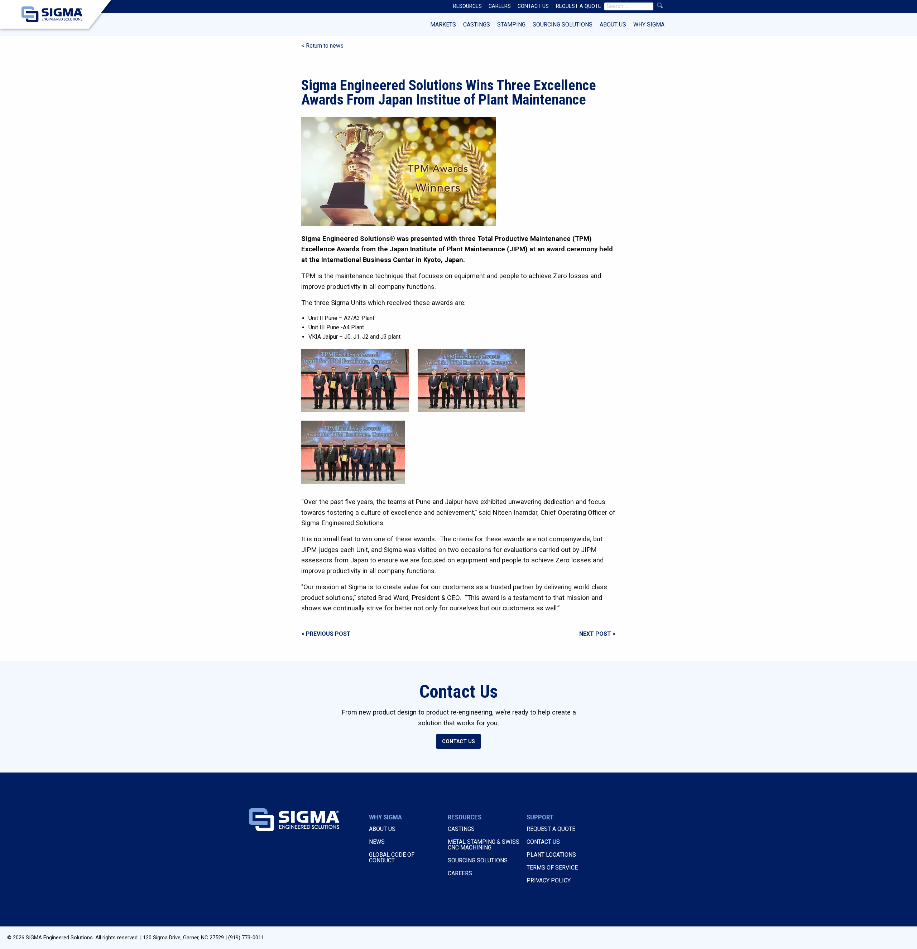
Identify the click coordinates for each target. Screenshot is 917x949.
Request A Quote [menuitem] (578, 6)
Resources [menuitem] (467, 6)
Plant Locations (551, 854)
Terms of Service (552, 867)
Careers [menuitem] (500, 6)
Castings (476, 24)
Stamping (511, 24)
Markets (443, 24)
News (377, 841)
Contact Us (458, 742)
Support (540, 817)
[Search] (660, 6)
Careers (460, 873)
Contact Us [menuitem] (533, 6)
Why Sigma (648, 24)
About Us (613, 24)
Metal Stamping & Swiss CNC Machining (483, 844)
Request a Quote (551, 828)
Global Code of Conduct (391, 857)
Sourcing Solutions (562, 24)
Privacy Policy (549, 880)
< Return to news (322, 45)
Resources (464, 817)
